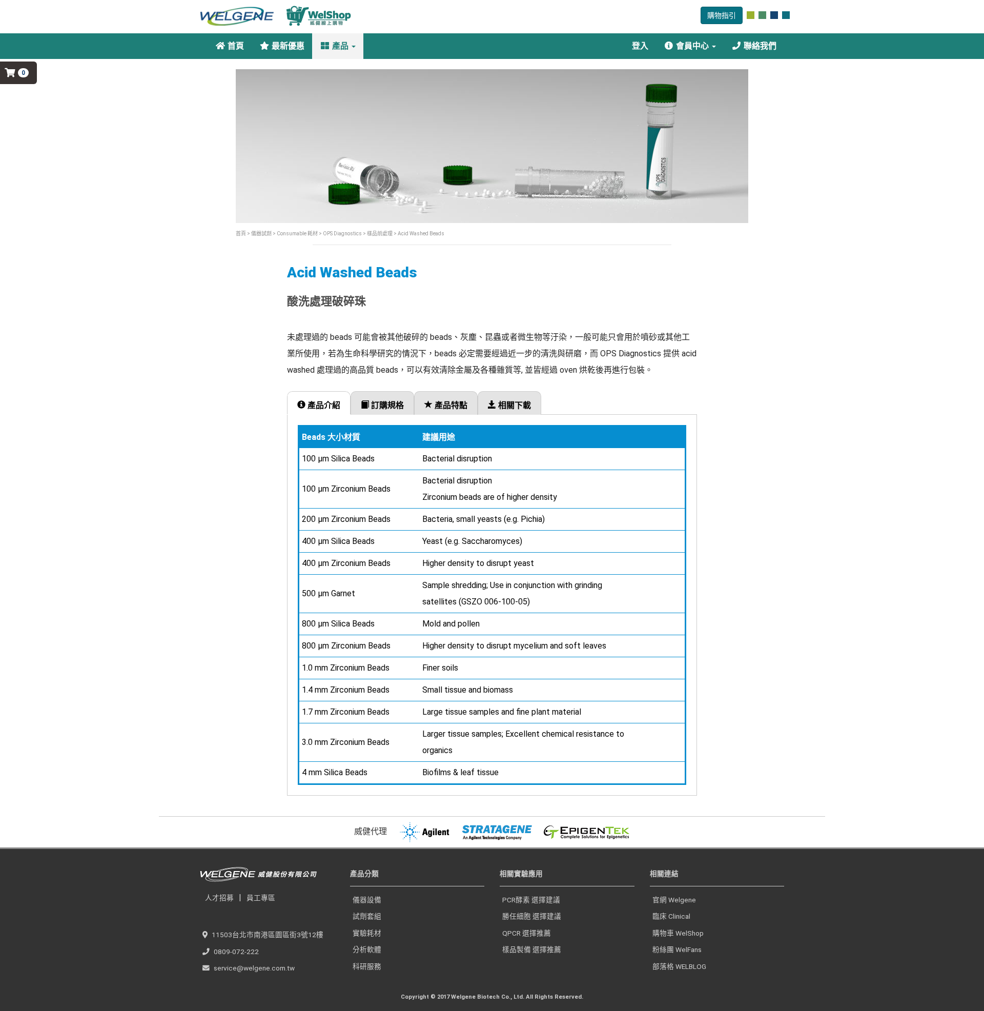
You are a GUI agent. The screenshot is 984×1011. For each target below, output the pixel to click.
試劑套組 (367, 916)
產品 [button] (340, 46)
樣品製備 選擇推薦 (531, 949)
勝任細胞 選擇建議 (531, 916)
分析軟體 (367, 949)
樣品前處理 (379, 233)
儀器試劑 (261, 233)
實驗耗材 (367, 933)
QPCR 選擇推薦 (526, 933)
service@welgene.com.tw (254, 968)
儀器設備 (367, 900)
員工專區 (261, 898)
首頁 (234, 46)
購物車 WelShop (678, 933)
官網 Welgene (674, 900)
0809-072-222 (236, 951)
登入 (639, 46)
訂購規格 (386, 405)
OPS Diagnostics (342, 233)
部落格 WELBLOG (679, 966)
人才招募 (219, 898)
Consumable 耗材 (297, 233)
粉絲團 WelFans (677, 949)
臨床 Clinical (671, 916)
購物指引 (721, 15)
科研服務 (367, 966)
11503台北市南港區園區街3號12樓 (267, 935)
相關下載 (513, 405)
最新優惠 (287, 46)
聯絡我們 (759, 46)
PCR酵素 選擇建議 (531, 900)
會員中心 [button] (692, 46)
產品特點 (450, 405)
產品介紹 (322, 405)
